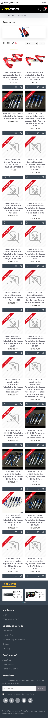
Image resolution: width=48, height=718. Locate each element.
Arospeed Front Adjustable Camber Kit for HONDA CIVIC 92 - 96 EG (13, 76)
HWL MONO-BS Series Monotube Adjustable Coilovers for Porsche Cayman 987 (35, 254)
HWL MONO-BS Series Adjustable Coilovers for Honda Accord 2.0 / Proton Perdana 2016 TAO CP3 (35, 119)
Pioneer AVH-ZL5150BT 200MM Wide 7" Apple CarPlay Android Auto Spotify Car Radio (40, 592)
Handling (11, 16)
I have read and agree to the (19, 694)
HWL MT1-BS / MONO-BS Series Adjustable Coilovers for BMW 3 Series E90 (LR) (35, 520)
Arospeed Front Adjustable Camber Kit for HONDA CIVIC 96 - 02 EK (35, 76)
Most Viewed (9, 584)
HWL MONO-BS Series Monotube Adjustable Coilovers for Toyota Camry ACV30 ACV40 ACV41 (35, 297)
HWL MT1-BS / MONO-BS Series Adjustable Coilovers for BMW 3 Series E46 (13, 520)
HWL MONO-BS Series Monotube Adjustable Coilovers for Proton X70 (13, 296)
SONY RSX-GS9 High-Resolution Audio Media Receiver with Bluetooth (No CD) (18, 592)
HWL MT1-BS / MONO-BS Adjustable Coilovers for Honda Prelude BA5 (12, 434)
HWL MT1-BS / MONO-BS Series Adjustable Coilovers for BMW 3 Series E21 (12, 475)
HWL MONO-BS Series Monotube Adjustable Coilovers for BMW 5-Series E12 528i (35, 164)
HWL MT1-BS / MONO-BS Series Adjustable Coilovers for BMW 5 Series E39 (35, 564)
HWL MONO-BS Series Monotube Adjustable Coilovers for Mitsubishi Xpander (13, 208)
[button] (23, 602)
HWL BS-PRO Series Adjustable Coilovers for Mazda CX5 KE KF (13, 116)
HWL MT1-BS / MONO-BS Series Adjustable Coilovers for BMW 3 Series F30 (13, 564)
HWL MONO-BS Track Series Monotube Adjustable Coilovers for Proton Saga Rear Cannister (13, 386)
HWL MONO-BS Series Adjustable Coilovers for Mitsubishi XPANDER (13, 163)
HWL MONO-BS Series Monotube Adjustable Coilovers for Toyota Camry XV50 (13, 341)
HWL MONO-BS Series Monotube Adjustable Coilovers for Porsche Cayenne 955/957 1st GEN (12, 254)
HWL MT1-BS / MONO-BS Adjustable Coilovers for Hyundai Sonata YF (35, 434)
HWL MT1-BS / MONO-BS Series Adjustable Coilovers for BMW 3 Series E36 (35, 476)
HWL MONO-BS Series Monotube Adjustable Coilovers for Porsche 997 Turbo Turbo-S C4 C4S (35, 209)
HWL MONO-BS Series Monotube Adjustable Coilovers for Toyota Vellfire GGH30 (35, 341)
